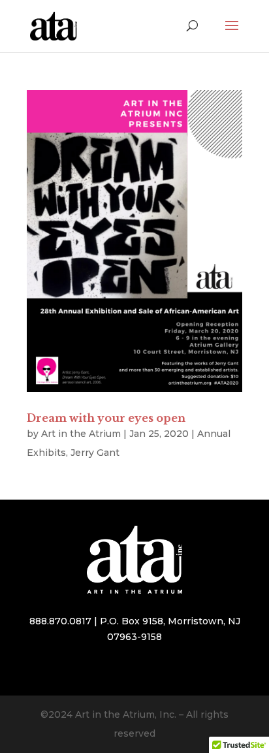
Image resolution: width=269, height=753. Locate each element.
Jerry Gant (95, 452)
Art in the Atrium (81, 434)
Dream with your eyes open (106, 418)
